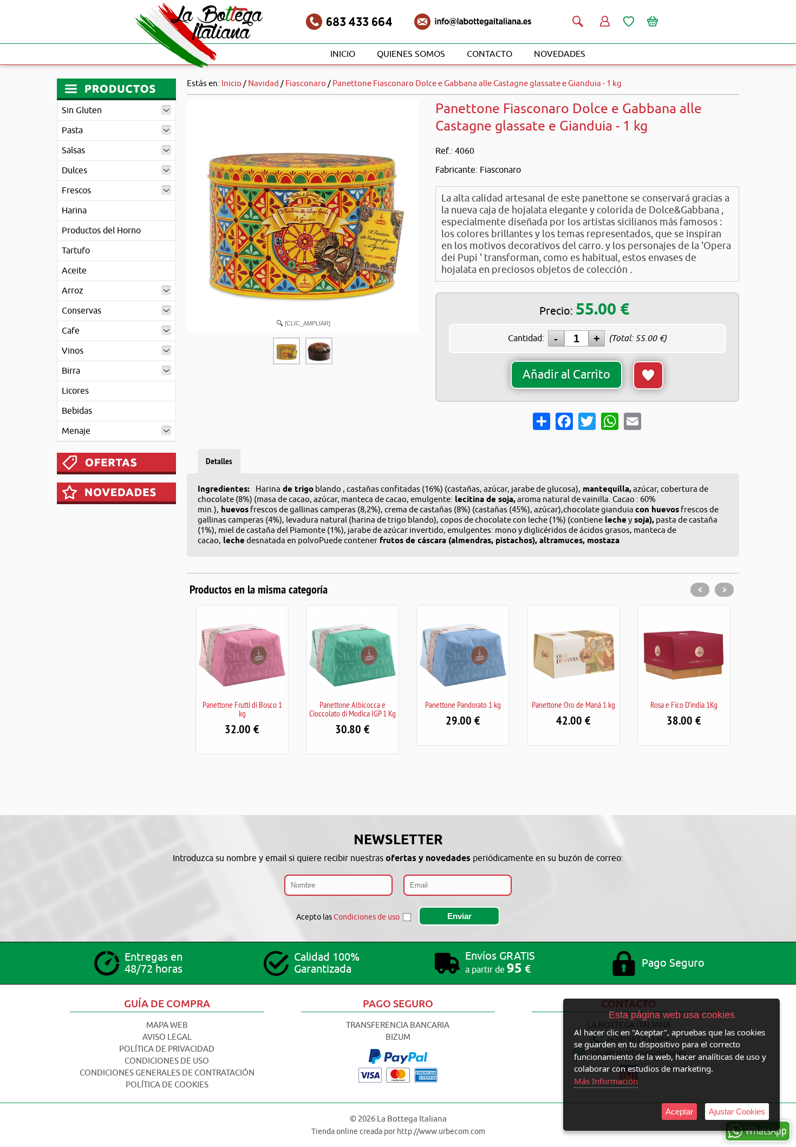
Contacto (489, 54)
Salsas (73, 150)
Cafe (71, 330)
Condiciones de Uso (167, 1061)
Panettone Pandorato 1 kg (463, 704)
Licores (75, 391)
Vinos (72, 351)
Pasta (72, 130)
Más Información (606, 1081)
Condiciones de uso (367, 917)
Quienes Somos (411, 54)
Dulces (74, 170)
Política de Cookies (167, 1085)
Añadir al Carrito (566, 374)
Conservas (81, 310)
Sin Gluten (82, 110)
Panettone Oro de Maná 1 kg (573, 704)
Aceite (74, 270)
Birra (71, 371)
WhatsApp (766, 1130)
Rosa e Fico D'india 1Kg (683, 704)
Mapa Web (167, 1025)
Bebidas (77, 411)
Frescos (76, 190)
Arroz (72, 290)
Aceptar (679, 1111)
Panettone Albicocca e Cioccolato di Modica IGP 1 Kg (352, 709)
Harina (74, 210)
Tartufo (76, 250)
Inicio (342, 54)
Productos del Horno (101, 230)
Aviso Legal (167, 1037)
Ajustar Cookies (737, 1111)
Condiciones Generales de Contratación (167, 1073)
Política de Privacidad (166, 1049)
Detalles (219, 461)
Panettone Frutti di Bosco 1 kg (242, 709)
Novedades (559, 54)
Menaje (76, 431)
